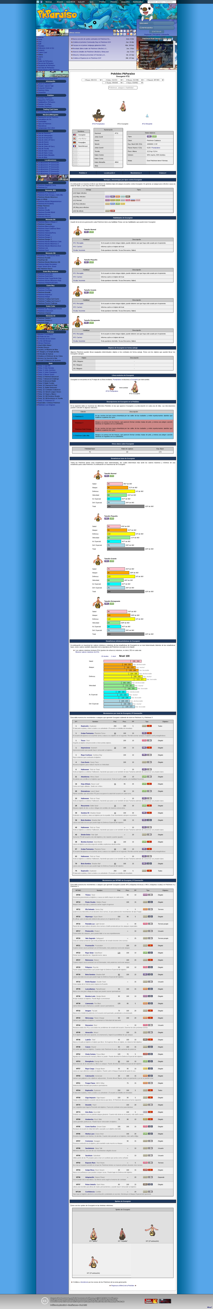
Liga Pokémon (145, 61)
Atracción (89, 1032)
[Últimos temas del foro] (121, 31)
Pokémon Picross (44, 214)
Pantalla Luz (90, 924)
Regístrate (148, 34)
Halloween (85, 769)
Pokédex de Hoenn (147, 52)
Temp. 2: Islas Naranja (46, 368)
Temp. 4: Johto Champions (47, 372)
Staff (39, 44)
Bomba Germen (87, 842)
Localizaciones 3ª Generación (48, 169)
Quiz (91, 2)
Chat (39, 41)
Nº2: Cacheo (77, 246)
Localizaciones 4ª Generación (48, 167)
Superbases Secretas (147, 68)
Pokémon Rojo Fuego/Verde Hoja (49, 278)
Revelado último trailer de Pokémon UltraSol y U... (90, 48)
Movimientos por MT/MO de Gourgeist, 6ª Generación (122, 880)
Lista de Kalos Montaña (46, 155)
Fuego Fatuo (90, 1083)
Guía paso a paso (146, 49)
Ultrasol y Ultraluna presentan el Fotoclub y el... (89, 55)
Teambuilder (42, 121)
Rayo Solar (89, 953)
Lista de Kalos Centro (45, 151)
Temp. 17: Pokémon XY (46, 400)
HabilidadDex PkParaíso (46, 102)
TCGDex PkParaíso (45, 112)
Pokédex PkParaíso (45, 98)
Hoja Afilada (85, 784)
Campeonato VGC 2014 (46, 128)
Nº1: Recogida (78, 243)
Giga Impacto (90, 1097)
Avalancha (89, 1119)
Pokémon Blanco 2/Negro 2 (47, 222)
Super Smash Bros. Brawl (47, 266)
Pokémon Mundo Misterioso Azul (49, 246)
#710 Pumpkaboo (98, 124)
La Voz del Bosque (44, 341)
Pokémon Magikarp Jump (47, 185)
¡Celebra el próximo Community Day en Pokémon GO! (92, 42)
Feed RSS (83, 1305)
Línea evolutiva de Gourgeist (123, 375)
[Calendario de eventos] (128, 31)
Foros (40, 39)
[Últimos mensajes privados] (124, 35)
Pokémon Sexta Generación (48, 78)
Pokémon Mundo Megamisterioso (49, 201)
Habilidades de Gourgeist (123, 218)
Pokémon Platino (44, 231)
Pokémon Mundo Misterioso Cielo (49, 241)
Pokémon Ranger (44, 235)
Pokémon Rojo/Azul (45, 294)
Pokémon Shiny (43, 90)
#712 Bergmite (147, 124)
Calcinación (89, 1076)
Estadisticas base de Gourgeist (123, 458)
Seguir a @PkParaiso (44, 26)
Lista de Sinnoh (43, 144)
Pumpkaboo (156, 148)
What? (209, 1307)
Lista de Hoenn (43, 142)
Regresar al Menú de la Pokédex (122, 1285)
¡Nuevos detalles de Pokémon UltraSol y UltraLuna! (91, 52)
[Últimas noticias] (114, 31)
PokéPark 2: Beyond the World (49, 255)
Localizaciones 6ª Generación (48, 162)
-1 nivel (113, 656)
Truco (83, 740)
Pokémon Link (43, 248)
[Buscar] (134, 31)
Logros (40, 57)
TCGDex (102, 2)
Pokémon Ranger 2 (45, 237)
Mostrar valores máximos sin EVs (87, 652)
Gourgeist (134, 379)
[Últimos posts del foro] (118, 32)
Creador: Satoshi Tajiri (45, 86)
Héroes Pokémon (44, 343)
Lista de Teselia (43, 148)
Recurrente (85, 806)
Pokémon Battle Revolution (47, 264)
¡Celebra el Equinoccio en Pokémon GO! (87, 58)
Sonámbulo (89, 1148)
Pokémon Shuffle (44, 210)
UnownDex (42, 92)
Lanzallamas (90, 989)
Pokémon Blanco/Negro (46, 226)
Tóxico (88, 895)
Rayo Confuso (86, 755)
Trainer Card (42, 52)
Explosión (85, 726)
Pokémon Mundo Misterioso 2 (48, 244)
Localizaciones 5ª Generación (48, 165)
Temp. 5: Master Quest (46, 374)
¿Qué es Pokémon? (45, 84)
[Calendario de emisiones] (131, 31)
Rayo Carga (89, 1068)
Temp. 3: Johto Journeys (46, 370)
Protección (89, 931)
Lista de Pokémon (44, 133)
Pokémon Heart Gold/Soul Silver (49, 228)
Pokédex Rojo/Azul (44, 106)
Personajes (144, 64)
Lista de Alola (42, 157)
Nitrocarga (89, 1018)
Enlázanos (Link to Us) (46, 48)
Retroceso (89, 960)
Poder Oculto (90, 902)
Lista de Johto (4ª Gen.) (46, 146)
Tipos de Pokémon (44, 124)
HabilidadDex (138, 2)
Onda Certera (90, 1054)
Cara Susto (85, 762)
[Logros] (131, 35)
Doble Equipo (90, 982)
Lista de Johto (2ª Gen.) (46, 140)
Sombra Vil (85, 813)
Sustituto (88, 1155)
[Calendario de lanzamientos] (124, 31)
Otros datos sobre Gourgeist (123, 444)
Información (144, 45)
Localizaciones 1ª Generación (48, 173)
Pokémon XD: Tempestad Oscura (50, 308)
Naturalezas (42, 126)
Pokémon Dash (43, 250)
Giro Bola (89, 1112)
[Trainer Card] (128, 35)
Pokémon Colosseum (45, 311)
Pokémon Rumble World (46, 212)
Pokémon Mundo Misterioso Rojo (49, 280)
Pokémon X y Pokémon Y (47, 193)
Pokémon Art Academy (46, 203)
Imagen (88, 1011)
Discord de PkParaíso (45, 63)
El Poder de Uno (43, 336)
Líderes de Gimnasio (147, 58)
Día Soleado (89, 909)
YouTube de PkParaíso (46, 67)
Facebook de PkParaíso (46, 65)
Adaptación (89, 1177)
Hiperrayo (89, 916)
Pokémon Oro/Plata (45, 290)
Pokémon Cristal (44, 288)
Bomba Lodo (90, 996)
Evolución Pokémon (45, 88)
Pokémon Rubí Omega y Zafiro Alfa (50, 195)
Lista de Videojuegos (45, 135)
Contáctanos (73, 1305)
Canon (87, 1047)
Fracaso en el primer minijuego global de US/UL (89, 45)
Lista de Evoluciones (45, 138)
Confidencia (90, 1192)
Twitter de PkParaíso (45, 61)
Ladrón (88, 1040)
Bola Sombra (86, 820)
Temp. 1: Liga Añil (44, 366)
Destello (88, 1105)
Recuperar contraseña (161, 34)
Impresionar (85, 748)
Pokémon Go (42, 187)
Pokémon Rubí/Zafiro (45, 276)
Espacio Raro (90, 1163)
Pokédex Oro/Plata (44, 104)
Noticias (49, 2)
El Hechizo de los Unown (46, 339)
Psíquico (88, 967)
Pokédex (114, 2)
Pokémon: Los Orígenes (46, 405)
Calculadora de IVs (44, 119)
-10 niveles (105, 656)
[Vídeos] (114, 35)
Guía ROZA (71, 2)
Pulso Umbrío (90, 1184)
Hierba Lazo (89, 1134)
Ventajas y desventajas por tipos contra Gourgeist (123, 180)
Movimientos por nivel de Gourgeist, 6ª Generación (122, 713)
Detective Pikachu (44, 216)
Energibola (89, 1061)
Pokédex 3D (42, 208)
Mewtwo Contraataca (45, 334)
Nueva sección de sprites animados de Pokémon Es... (92, 39)
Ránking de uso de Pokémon (48, 117)
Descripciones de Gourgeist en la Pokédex (123, 402)
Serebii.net (84, 1282)
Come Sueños (90, 1126)
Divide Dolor (85, 835)
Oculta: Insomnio (79, 250)
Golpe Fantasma (87, 733)
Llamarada (89, 1003)
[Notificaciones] (118, 35)
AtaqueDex (125, 2)
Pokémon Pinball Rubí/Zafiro (48, 283)
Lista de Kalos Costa (45, 153)
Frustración (89, 945)
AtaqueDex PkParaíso (46, 100)
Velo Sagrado (90, 938)
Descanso (89, 1025)
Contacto (41, 50)
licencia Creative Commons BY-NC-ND (109, 1301)
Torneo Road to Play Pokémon (48, 70)
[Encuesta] (134, 35)
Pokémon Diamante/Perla (47, 233)
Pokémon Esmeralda (45, 274)
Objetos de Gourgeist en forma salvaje (123, 348)
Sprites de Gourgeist (123, 1201)
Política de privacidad (58, 1305)
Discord (60, 2)
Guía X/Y (81, 2)
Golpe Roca (89, 1170)
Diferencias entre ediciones (149, 55)
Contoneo (89, 1141)
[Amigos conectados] (121, 35)
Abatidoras (85, 777)
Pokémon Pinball (44, 297)
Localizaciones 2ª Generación (48, 171)
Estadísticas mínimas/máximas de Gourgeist (123, 641)
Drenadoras (85, 791)
